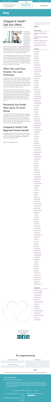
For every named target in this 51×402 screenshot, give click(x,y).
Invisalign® (36, 304)
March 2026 (36, 62)
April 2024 (36, 114)
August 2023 (37, 132)
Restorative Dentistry (13, 142)
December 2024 (37, 96)
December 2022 (37, 150)
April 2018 (36, 268)
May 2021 (36, 192)
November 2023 (37, 125)
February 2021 (37, 199)
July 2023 (36, 134)
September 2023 (37, 129)
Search (36, 26)
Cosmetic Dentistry (38, 292)
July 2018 (36, 261)
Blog (43, 1)
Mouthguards (37, 306)
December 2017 (37, 277)
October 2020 (37, 208)
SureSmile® (36, 317)
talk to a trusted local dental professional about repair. (16, 95)
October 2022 (37, 154)
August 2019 (37, 237)
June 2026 (36, 56)
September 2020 (37, 210)
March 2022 (36, 170)
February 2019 (37, 248)
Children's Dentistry (38, 290)
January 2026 (37, 67)
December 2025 (37, 69)
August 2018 (37, 259)
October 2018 (37, 257)
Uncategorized (37, 319)
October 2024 (37, 100)
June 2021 (36, 190)
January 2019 (37, 250)
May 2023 (36, 138)
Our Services (10, 1)
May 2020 (36, 219)
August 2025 (37, 78)
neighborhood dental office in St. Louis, (14, 55)
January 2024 (37, 121)
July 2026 (36, 53)
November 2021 (37, 179)
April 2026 (36, 60)
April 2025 (36, 87)
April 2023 (36, 141)
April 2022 (36, 167)
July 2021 (36, 188)
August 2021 (37, 185)
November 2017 (37, 279)
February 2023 (37, 145)
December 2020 (37, 203)
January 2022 (37, 174)
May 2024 (36, 112)
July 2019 (36, 239)
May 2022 (36, 165)
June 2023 (36, 136)
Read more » (15, 386)
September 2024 (37, 103)
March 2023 (36, 143)
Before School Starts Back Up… (41, 40)
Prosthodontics (37, 313)
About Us (4, 1)
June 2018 (36, 264)
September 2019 (37, 235)
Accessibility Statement (9, 398)
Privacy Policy (31, 372)
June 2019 (36, 241)
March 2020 (36, 223)
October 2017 (37, 282)
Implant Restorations (38, 301)
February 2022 (37, 172)
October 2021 (37, 181)
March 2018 (36, 270)
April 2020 (36, 221)
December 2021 (37, 176)
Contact (47, 1)
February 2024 (37, 118)
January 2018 (37, 275)
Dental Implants (37, 295)
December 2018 (37, 252)
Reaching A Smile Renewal (40, 45)
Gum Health (36, 299)
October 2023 (37, 127)
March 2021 (36, 197)
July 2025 (36, 80)
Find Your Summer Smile (39, 43)
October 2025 (37, 74)
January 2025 (37, 94)
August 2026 (37, 51)
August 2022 (37, 159)
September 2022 (37, 156)
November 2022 (37, 152)
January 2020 (37, 228)
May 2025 (36, 85)
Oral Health (36, 308)
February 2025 (37, 91)
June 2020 (36, 217)
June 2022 (36, 163)
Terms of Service (40, 372)
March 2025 (36, 89)
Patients (39, 1)
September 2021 (37, 183)
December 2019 (37, 230)
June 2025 (36, 82)
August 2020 (37, 212)
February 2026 (37, 65)
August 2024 (37, 105)
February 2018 (37, 273)
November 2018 (37, 255)
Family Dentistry (37, 297)
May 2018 (36, 266)
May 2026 (36, 58)
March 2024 (36, 116)
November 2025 (37, 71)
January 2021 (37, 201)
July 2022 (36, 161)
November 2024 (37, 98)
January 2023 (37, 147)
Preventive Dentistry (38, 310)
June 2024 (36, 109)
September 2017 (37, 284)
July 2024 (36, 107)
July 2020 (36, 214)
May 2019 (36, 244)
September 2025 (37, 76)
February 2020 (37, 226)
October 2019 (37, 232)
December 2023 (37, 123)
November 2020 (37, 205)
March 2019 (36, 246)
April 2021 (36, 194)
